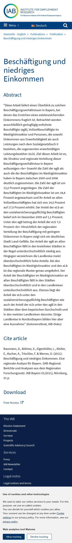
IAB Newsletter (11, 464)
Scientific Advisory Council (18, 445)
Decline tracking (39, 536)
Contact (8, 469)
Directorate (10, 430)
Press (6, 459)
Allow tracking (13, 536)
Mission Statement (14, 425)
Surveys (8, 435)
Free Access (13, 403)
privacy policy (10, 521)
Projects (8, 440)
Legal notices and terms (17, 483)
